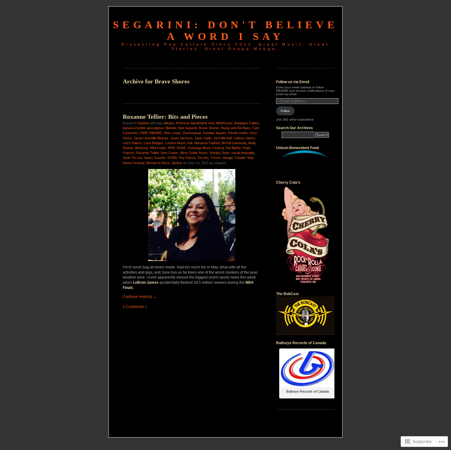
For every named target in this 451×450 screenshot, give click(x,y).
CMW (143, 133)
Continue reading (139, 296)
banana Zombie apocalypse (143, 128)
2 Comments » (135, 307)
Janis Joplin (203, 138)
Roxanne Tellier (147, 153)
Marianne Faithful (207, 143)
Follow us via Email (292, 82)
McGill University (234, 143)
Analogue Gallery (246, 123)
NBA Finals (158, 148)
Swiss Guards (154, 158)
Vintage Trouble (233, 158)
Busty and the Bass (235, 128)
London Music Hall (178, 143)
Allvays (169, 123)
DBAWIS (155, 133)
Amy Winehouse (220, 123)
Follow (285, 111)
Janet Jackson (181, 138)
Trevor (215, 158)
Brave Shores (209, 128)
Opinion (143, 123)
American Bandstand (191, 123)
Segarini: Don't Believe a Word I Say (225, 30)
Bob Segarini (187, 128)
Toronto (203, 158)
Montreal (141, 148)
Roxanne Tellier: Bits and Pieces (165, 116)
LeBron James (244, 138)
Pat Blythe (233, 148)
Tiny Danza (186, 158)
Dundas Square (214, 133)
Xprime (177, 163)
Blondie (171, 128)
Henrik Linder (238, 133)
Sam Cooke (169, 153)
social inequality (242, 153)
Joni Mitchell (223, 138)
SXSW (171, 158)
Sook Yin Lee (132, 158)
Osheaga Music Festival (206, 148)
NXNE (181, 148)
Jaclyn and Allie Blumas (151, 138)
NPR (171, 148)
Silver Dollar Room (193, 153)
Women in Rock (158, 163)
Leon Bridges (153, 143)
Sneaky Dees (219, 153)
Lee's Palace (132, 143)
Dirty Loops (172, 133)
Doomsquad (192, 133)
